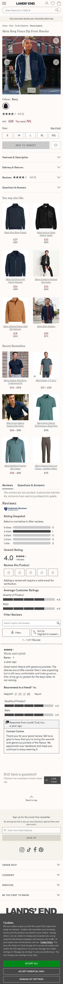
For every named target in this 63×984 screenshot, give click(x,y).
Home (5, 25)
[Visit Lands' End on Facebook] (34, 850)
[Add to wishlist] (56, 145)
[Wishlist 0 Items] (53, 3)
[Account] (46, 3)
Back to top (31, 800)
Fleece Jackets (36, 25)
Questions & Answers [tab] (31, 485)
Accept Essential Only (31, 971)
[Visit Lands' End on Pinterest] (40, 850)
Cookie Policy (46, 942)
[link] (21, 557)
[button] (8, 572)
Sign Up (31, 837)
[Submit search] (57, 10)
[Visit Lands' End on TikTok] (28, 850)
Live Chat (54, 780)
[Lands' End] (25, 3)
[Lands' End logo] (31, 911)
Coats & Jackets (21, 25)
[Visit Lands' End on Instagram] (22, 850)
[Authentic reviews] (16, 509)
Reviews (7, 485)
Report (38, 693)
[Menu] (4, 3)
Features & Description (15, 157)
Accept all (31, 963)
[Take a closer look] (56, 41)
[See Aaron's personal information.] (13, 657)
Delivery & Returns (12, 167)
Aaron (7, 657)
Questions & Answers (14, 187)
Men (11, 25)
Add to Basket (26, 145)
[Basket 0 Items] (59, 3)
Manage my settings (32, 979)
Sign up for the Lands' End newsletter (31, 817)
